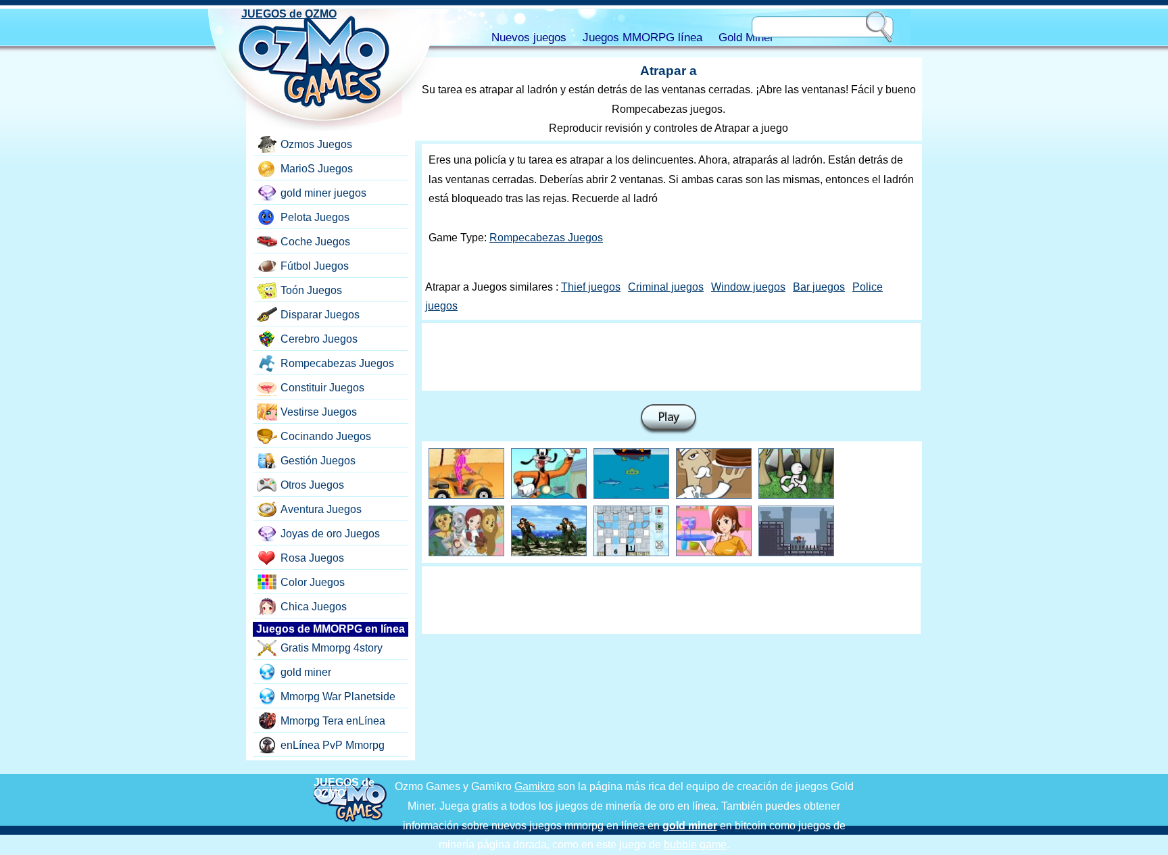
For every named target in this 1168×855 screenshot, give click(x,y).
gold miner (306, 672)
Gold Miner (746, 37)
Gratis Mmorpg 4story (332, 648)
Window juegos (748, 287)
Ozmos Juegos (316, 144)
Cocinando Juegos (326, 436)
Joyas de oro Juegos (330, 533)
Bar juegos (819, 287)
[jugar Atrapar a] (668, 419)
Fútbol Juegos (315, 266)
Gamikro (534, 786)
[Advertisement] (671, 356)
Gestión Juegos (318, 460)
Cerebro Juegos (319, 339)
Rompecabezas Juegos (546, 237)
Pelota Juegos (315, 217)
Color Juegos (313, 582)
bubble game (695, 844)
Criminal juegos (666, 287)
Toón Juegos (311, 290)
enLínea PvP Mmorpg (333, 745)
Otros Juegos (312, 485)
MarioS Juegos (317, 168)
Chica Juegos (314, 606)
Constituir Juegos (322, 387)
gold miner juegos (323, 193)
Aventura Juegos (321, 509)
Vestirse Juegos (319, 412)
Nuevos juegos (528, 37)
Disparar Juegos (320, 314)
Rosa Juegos (312, 558)
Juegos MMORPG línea (642, 37)
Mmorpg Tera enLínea (333, 721)
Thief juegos (590, 287)
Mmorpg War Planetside (338, 696)
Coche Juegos (315, 241)
